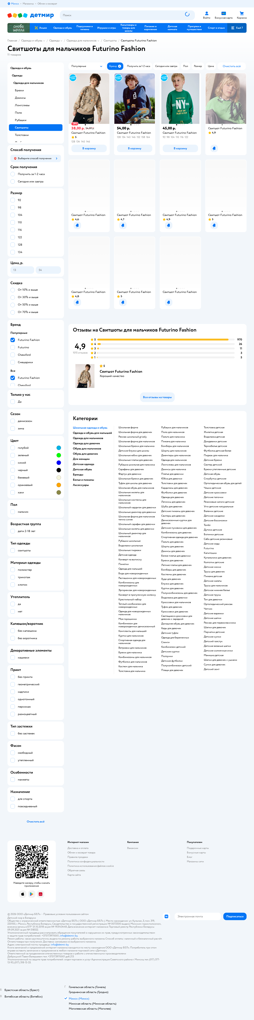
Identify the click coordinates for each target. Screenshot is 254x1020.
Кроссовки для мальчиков (176, 602)
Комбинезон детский (173, 646)
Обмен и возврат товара (81, 852)
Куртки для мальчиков (131, 635)
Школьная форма (128, 427)
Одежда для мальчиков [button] (88, 438)
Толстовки (22, 135)
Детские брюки (213, 460)
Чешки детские (212, 487)
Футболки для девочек (174, 492)
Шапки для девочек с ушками (220, 659)
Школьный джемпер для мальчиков (132, 535)
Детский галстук (213, 641)
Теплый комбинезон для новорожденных (132, 605)
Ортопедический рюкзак (218, 604)
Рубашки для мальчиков (174, 427)
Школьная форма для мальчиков (136, 441)
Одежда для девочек (172, 497)
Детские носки (212, 567)
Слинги (165, 642)
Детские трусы (212, 594)
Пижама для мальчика (173, 441)
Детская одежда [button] (83, 464)
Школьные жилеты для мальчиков (131, 494)
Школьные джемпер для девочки (137, 512)
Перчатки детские (214, 632)
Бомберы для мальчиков (175, 446)
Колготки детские (214, 562)
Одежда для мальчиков (82, 40)
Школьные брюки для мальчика (136, 446)
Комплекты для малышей (132, 631)
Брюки (19, 90)
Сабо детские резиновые (218, 539)
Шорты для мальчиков (174, 450)
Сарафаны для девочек (131, 469)
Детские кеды (212, 543)
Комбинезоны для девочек (176, 532)
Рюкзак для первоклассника (220, 622)
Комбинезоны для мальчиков (135, 657)
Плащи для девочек (172, 670)
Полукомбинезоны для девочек (179, 593)
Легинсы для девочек (173, 501)
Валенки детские (213, 511)
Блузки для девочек (172, 583)
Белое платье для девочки (176, 555)
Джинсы (20, 98)
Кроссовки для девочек (174, 611)
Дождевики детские (215, 441)
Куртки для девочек (172, 588)
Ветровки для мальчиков (132, 647)
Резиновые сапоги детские (219, 501)
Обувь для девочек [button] (85, 454)
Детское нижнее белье (217, 590)
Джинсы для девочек (173, 551)
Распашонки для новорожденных (137, 578)
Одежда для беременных (175, 637)
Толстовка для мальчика (131, 671)
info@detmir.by (69, 935)
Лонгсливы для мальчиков (176, 464)
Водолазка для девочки (174, 597)
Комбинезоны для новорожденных (128, 584)
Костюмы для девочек (173, 574)
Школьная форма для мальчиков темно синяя (136, 518)
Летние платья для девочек (176, 565)
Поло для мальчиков (172, 432)
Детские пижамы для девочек (178, 511)
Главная (12, 40)
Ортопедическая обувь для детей (223, 483)
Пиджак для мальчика (216, 455)
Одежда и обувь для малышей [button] (92, 433)
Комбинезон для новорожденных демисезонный (136, 625)
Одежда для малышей (130, 568)
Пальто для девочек (172, 541)
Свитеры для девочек (173, 515)
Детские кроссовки (215, 492)
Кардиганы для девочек (174, 487)
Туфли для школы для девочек (135, 483)
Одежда (54, 40)
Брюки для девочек (172, 560)
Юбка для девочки (171, 478)
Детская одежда (127, 554)
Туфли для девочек (171, 606)
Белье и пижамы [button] (83, 480)
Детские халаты (213, 580)
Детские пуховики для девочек (179, 527)
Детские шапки (212, 618)
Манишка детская (214, 655)
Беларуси (30, 917)
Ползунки (167, 656)
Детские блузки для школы (133, 450)
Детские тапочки (213, 497)
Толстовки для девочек (174, 483)
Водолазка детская (214, 436)
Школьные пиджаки (129, 550)
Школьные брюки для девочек (135, 478)
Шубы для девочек (171, 506)
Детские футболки (172, 660)
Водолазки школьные (130, 545)
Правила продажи (77, 857)
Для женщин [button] (81, 459)
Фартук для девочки (129, 474)
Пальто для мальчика (173, 436)
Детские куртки (170, 651)
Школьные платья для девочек (135, 460)
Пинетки (123, 564)
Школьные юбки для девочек (135, 455)
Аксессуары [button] (81, 485)
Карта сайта (74, 874)
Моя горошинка (127, 619)
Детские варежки (214, 613)
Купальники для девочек (218, 557)
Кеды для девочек (171, 628)
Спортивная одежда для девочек (179, 537)
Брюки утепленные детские (220, 469)
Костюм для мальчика (130, 666)
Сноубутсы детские (215, 478)
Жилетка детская (213, 432)
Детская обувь (212, 474)
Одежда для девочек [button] (86, 443)
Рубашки (20, 120)
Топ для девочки (213, 599)
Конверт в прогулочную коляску (137, 594)
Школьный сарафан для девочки (136, 524)
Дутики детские (213, 529)
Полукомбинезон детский (176, 665)
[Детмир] (30, 15)
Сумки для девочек (214, 664)
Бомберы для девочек (173, 569)
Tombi (207, 525)
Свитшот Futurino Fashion (121, 371)
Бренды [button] (78, 474)
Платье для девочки (172, 474)
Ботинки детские (214, 534)
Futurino (209, 548)
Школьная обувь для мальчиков (136, 487)
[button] (237, 28)
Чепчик (208, 608)
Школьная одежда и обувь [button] (90, 428)
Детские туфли (169, 633)
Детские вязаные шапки (217, 646)
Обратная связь (76, 870)
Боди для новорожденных (133, 573)
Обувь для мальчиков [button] (87, 448)
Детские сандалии (214, 515)
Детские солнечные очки (218, 650)
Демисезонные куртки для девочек (176, 522)
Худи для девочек (171, 579)
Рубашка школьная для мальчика (136, 464)
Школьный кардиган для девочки (137, 507)
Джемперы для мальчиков (176, 455)
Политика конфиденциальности (85, 861)
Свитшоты (110, 40)
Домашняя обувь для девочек (177, 623)
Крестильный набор (130, 599)
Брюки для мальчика (130, 652)
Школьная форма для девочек (135, 432)
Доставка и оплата (77, 848)
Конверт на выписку (130, 559)
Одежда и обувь (31, 40)
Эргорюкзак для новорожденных (137, 590)
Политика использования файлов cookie (90, 866)
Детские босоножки (215, 520)
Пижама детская (213, 576)
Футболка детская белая (217, 450)
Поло (18, 113)
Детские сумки (212, 636)
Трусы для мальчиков (216, 585)
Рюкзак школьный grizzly (132, 436)
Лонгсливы (22, 105)
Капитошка (210, 553)
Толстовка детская (214, 427)
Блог (189, 857)
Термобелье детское (215, 446)
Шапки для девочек (215, 627)
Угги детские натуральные (218, 506)
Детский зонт (211, 669)
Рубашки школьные (129, 540)
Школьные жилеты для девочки (136, 528)
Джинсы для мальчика (173, 469)
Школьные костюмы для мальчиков (132, 501)
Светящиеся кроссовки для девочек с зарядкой (176, 618)
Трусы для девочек (214, 571)
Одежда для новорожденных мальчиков (134, 613)
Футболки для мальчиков (132, 661)
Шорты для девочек (172, 546)
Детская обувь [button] (82, 469)
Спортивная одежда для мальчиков (131, 642)
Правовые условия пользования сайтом (66, 914)
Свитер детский (213, 464)
